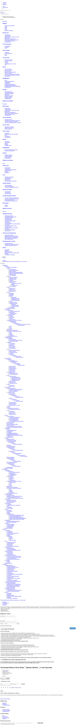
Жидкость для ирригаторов (10, 38)
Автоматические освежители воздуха (12, 244)
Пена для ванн (7, 179)
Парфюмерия (6, 78)
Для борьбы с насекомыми (10, 254)
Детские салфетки (8, 185)
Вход (4, 715)
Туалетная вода (8, 82)
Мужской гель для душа (9, 127)
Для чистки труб (8, 226)
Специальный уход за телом (10, 63)
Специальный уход (8, 53)
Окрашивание (7, 46)
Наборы (6, 171)
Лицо (6, 29)
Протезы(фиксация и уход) (10, 40)
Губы (6, 28)
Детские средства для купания (10, 180)
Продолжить (72, 628)
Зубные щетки (7, 35)
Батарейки (7, 250)
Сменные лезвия (8, 145)
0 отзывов (12, 687)
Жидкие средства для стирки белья (11, 236)
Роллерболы (7, 83)
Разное (4, 247)
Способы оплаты (6, 711)
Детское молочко (8, 193)
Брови (6, 26)
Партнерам (5, 704)
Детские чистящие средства (9, 195)
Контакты (4, 703)
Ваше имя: (2, 616)
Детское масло (7, 192)
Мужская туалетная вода (9, 150)
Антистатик (7, 249)
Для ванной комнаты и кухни (10, 216)
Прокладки (7, 94)
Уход (6, 48)
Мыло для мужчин (8, 128)
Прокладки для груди (9, 95)
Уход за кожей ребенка (9, 186)
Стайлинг (7, 47)
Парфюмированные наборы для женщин (12, 86)
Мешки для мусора (8, 251)
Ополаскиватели (8, 170)
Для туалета (7, 228)
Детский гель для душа (9, 176)
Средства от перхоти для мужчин (11, 121)
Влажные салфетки (8, 96)
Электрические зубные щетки (10, 169)
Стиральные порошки (9, 235)
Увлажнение (7, 136)
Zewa (6, 671)
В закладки (2, 679)
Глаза (6, 27)
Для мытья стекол (8, 219)
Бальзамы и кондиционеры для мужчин (12, 120)
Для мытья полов (8, 218)
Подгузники (6, 203)
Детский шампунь (8, 177)
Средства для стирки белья (9, 232)
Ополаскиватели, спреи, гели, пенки (12, 36)
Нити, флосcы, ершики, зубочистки (11, 113)
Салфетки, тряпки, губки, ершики (11, 227)
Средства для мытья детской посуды (12, 198)
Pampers (6, 206)
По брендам (7, 172)
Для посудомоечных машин (10, 220)
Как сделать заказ (6, 709)
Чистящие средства (7, 213)
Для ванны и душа (8, 60)
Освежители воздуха (9, 243)
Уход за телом (6, 57)
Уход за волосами (7, 44)
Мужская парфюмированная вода (11, 149)
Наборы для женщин (8, 100)
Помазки (6, 144)
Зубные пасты (7, 34)
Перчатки (7, 253)
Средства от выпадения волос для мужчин (13, 122)
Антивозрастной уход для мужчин (11, 134)
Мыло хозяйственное (9, 239)
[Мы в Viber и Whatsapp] (5, 698)
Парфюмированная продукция (11, 85)
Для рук (6, 62)
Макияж (5, 23)
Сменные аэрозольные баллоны (11, 245)
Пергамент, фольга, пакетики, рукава (12, 252)
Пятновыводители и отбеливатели (11, 237)
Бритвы (6, 143)
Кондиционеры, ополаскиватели (11, 238)
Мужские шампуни (8, 119)
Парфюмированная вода (9, 81)
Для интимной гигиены (9, 92)
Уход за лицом (6, 50)
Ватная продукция (8, 91)
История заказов (6, 717)
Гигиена (5, 89)
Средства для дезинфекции (10, 229)
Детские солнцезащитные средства (11, 187)
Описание (5, 601)
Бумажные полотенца (9, 215)
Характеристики (6, 602)
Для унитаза (7, 224)
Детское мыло (7, 178)
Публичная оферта (6, 705)
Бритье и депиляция (9, 59)
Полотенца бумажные (9, 93)
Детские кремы (8, 191)
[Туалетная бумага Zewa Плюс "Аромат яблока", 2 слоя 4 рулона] (13, 600)
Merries (6, 205)
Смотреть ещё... (8, 41)
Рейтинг (2, 623)
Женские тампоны (8, 97)
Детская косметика (7, 189)
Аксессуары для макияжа (9, 25)
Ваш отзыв (2, 620)
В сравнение (7, 679)
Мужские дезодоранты (9, 126)
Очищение (7, 52)
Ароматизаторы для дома (9, 241)
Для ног (6, 61)
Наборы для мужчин (8, 160)
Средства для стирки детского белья (12, 197)
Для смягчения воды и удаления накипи (12, 223)
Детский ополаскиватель (9, 199)
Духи (6, 80)
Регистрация (5, 716)
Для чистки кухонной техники (11, 225)
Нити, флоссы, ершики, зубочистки (11, 39)
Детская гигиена (7, 183)
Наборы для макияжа (9, 30)
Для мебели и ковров (9, 217)
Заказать (23, 684)
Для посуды (7, 221)
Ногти (4, 66)
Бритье (4, 139)
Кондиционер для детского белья (11, 200)
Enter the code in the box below (6, 625)
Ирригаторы (7, 37)
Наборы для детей (7, 208)
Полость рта (6, 32)
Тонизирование (8, 137)
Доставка (4, 604)
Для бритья (7, 141)
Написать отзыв (18, 687)
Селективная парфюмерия (10, 84)
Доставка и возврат (6, 710)
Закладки (4, 718)
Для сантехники (8, 222)
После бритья (7, 142)
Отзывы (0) (5, 603)
